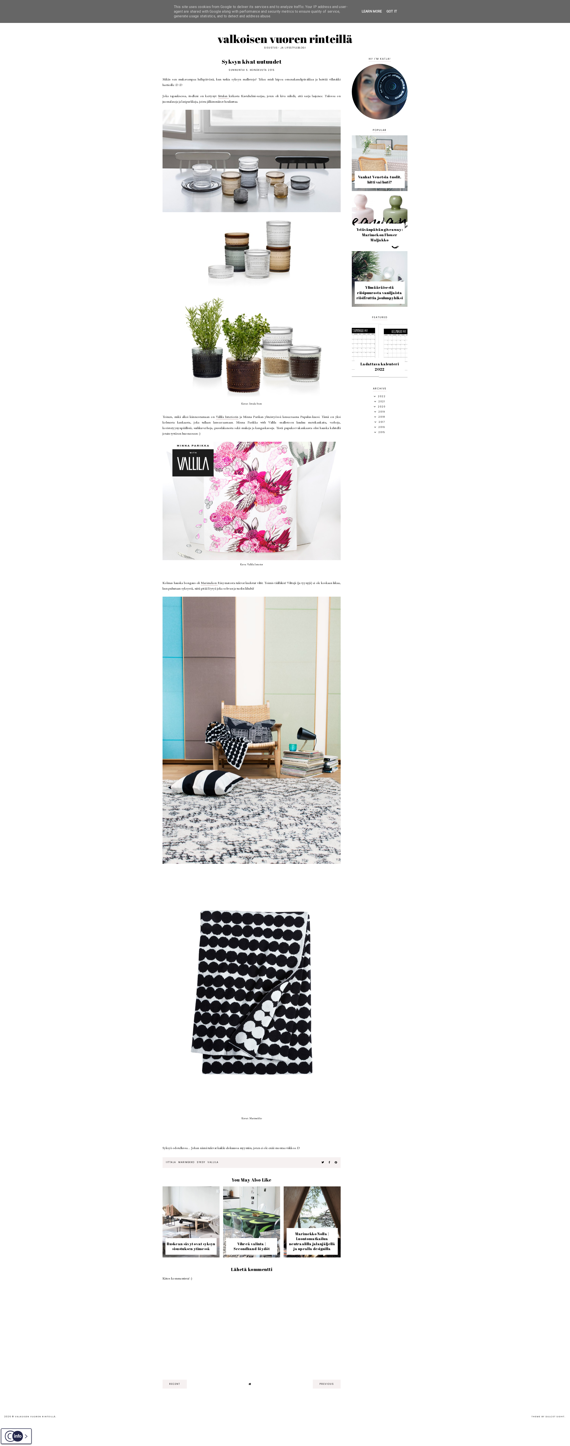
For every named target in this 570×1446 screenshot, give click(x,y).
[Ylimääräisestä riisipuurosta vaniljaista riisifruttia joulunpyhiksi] (379, 305)
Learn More (372, 11)
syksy (201, 1162)
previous (327, 1384)
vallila (213, 1162)
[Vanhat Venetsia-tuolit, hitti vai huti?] (379, 190)
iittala (171, 1162)
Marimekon (209, 583)
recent (174, 1384)
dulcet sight (555, 1416)
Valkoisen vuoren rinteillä (285, 38)
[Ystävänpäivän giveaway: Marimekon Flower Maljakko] (379, 248)
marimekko (186, 1162)
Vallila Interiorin (227, 417)
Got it (392, 11)
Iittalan (223, 96)
